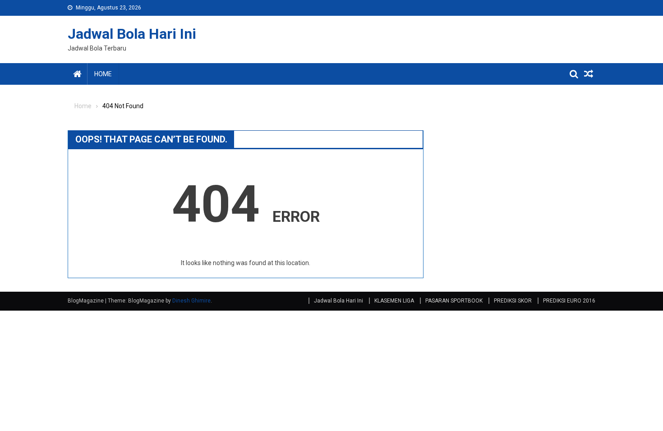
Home (103, 74)
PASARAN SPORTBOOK (454, 301)
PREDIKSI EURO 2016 (569, 301)
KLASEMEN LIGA (394, 301)
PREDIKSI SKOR (513, 301)
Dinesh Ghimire (191, 301)
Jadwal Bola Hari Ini (132, 33)
